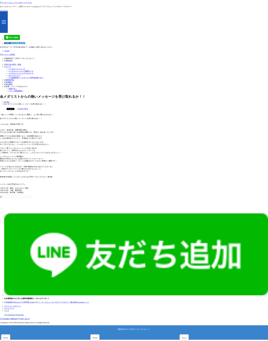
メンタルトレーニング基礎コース (21, 71)
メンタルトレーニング (16, 69)
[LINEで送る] (22, 109)
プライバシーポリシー (12, 306)
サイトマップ (9, 308)
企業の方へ (12, 89)
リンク (6, 310)
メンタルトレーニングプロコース (21, 73)
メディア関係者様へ (15, 91)
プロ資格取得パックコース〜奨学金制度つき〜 (26, 78)
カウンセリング (14, 75)
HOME (6, 102)
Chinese (7, 51)
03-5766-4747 (4, 10)
